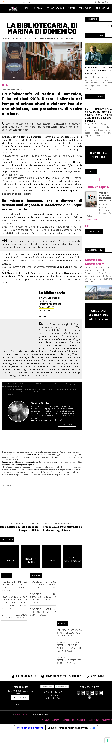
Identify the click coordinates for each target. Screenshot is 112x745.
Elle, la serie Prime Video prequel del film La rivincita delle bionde (14, 585)
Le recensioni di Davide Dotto (47, 38)
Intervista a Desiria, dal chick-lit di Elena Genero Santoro (70, 633)
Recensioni (70, 38)
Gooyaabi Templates (22, 714)
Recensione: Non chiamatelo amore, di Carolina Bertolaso (43, 597)
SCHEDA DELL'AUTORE (67, 424)
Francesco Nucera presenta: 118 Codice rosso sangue (70, 660)
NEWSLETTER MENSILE (32, 454)
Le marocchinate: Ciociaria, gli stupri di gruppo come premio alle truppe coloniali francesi (98, 114)
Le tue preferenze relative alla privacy (68, 727)
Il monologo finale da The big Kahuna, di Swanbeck (98, 70)
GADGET (56, 457)
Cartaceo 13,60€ (46, 307)
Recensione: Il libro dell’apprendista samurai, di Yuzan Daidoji (43, 585)
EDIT (79, 38)
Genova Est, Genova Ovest (95, 262)
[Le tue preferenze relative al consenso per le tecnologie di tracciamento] (107, 740)
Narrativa (62, 38)
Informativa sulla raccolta (30, 727)
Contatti (55, 720)
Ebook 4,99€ (91, 219)
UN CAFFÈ (26, 457)
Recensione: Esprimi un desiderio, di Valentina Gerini (43, 612)
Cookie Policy (62, 686)
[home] (14, 8)
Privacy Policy (48, 686)
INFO (87, 225)
